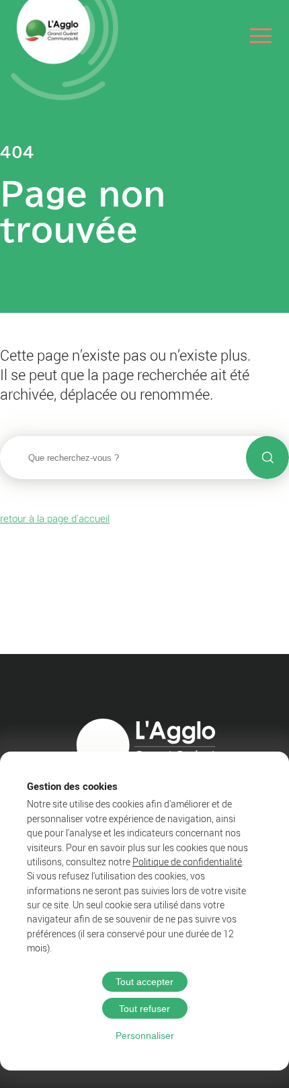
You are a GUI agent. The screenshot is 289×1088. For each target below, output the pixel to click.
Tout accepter (144, 981)
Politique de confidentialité (187, 861)
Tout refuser (144, 1008)
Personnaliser (145, 1035)
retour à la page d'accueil (55, 518)
